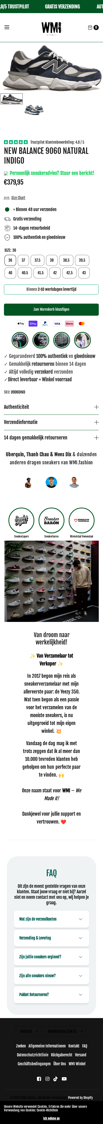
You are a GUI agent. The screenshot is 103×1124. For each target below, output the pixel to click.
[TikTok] (55, 1078)
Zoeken (21, 1046)
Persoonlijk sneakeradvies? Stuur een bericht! (51, 173)
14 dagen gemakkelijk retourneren (35, 437)
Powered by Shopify (80, 1098)
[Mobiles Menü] (10, 27)
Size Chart (18, 198)
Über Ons (59, 1064)
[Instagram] (47, 1078)
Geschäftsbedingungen (34, 1064)
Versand (80, 1055)
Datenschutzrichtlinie (32, 1055)
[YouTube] (64, 1078)
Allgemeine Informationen (47, 1046)
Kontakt (73, 1046)
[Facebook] (38, 1078)
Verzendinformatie (21, 422)
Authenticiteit (16, 407)
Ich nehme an (51, 1118)
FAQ (84, 1046)
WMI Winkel (77, 1064)
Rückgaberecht (61, 1055)
